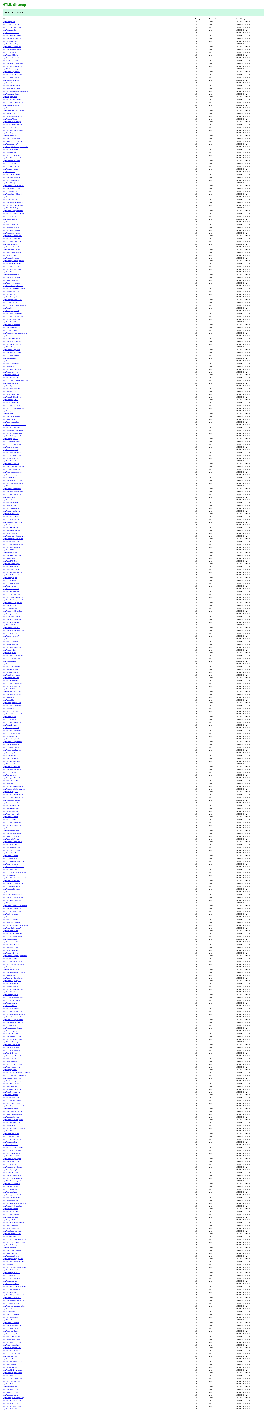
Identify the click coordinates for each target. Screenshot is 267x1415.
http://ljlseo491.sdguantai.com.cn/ (14, 1128)
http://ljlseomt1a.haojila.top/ (12, 619)
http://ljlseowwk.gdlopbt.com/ (12, 1039)
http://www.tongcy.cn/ (10, 1281)
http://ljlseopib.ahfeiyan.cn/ (11, 427)
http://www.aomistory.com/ (11, 1336)
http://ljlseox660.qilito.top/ (11, 1008)
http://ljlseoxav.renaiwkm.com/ (13, 205)
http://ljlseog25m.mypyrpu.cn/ (13, 1259)
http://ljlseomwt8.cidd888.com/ (13, 63)
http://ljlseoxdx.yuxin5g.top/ (12, 705)
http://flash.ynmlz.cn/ (10, 1367)
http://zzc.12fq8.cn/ (9, 163)
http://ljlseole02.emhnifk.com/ (12, 1064)
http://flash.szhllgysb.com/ (11, 227)
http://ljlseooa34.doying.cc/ (12, 730)
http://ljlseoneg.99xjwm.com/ (12, 66)
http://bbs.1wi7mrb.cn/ (10, 625)
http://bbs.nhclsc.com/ (10, 458)
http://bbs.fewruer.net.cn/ (11, 375)
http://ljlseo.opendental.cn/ (11, 800)
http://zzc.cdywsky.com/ (11, 1136)
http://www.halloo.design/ (11, 447)
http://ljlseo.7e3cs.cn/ (10, 1356)
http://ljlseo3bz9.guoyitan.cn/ (12, 452)
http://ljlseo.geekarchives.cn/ (12, 300)
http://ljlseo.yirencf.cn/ (10, 411)
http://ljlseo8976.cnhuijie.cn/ (12, 769)
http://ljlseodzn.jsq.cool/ (10, 1095)
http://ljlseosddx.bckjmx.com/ (12, 722)
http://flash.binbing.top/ (10, 1395)
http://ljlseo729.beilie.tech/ (11, 628)
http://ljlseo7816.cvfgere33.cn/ (13, 797)
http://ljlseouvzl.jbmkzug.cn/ (12, 805)
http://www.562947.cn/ (10, 1392)
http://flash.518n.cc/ (9, 783)
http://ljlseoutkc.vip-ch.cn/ (11, 944)
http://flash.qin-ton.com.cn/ (12, 88)
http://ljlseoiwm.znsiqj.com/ (12, 177)
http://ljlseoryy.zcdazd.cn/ (11, 1067)
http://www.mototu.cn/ (10, 586)
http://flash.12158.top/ (10, 366)
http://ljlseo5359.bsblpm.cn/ (12, 908)
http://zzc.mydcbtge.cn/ (11, 636)
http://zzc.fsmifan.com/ (10, 1359)
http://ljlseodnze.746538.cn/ (12, 369)
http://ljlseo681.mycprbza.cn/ (12, 961)
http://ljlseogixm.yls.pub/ (11, 583)
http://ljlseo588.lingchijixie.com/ (13, 933)
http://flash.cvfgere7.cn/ (11, 728)
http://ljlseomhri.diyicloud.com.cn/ (14, 1334)
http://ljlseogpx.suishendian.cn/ (13, 1011)
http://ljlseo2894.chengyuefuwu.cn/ (14, 1075)
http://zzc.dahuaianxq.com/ (12, 691)
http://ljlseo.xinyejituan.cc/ (11, 327)
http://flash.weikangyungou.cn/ (13, 1089)
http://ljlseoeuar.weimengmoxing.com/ (15, 91)
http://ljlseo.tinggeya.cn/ (10, 995)
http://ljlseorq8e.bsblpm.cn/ (12, 1036)
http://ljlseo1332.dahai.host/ (12, 1381)
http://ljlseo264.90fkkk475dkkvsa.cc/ (15, 906)
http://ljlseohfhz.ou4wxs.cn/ (12, 750)
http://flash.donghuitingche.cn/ (13, 894)
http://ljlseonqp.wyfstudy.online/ (13, 261)
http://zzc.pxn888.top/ (10, 552)
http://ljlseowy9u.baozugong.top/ (13, 1398)
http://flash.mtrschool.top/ (11, 922)
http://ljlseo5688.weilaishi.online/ (13, 714)
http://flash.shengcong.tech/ (12, 1339)
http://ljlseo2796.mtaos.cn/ (11, 325)
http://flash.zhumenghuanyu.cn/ (13, 867)
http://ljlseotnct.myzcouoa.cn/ (12, 1139)
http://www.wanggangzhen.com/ (13, 1031)
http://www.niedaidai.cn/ (10, 502)
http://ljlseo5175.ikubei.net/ (11, 881)
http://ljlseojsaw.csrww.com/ (12, 666)
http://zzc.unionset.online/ (11, 441)
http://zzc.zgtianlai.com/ (11, 580)
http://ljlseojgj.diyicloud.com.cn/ (13, 1178)
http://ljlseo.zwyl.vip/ (9, 717)
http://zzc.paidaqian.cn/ (10, 858)
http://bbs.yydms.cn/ (10, 958)
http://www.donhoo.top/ (10, 224)
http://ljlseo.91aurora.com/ (11, 188)
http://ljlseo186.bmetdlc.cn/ (12, 1017)
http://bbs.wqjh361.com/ (11, 180)
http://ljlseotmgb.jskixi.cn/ (11, 1389)
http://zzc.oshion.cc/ (9, 1247)
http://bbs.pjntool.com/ (10, 736)
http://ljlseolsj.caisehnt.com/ (12, 455)
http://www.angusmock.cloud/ (13, 1114)
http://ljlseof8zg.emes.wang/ (12, 1231)
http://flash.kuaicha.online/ (11, 338)
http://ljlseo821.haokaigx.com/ (13, 44)
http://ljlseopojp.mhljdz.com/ (12, 703)
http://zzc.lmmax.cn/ (9, 497)
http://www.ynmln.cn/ (10, 614)
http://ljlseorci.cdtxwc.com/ (12, 928)
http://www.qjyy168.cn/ (10, 780)
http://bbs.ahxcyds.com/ (11, 514)
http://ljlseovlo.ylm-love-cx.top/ (13, 539)
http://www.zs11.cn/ (9, 391)
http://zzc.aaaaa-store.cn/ (11, 469)
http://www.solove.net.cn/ (11, 836)
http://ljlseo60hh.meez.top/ (11, 869)
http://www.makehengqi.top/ (12, 1225)
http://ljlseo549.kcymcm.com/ (12, 683)
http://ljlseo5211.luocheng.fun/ (13, 936)
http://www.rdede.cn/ (10, 1364)
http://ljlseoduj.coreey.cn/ (11, 566)
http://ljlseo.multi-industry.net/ (12, 522)
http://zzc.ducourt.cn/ (10, 302)
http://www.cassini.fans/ (11, 363)
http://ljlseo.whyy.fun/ (10, 1189)
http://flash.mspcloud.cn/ (11, 422)
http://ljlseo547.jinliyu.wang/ (12, 1100)
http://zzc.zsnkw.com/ (10, 803)
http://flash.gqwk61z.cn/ (11, 1228)
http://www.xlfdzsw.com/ (11, 808)
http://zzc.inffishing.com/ (11, 80)
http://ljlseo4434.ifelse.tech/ (12, 1298)
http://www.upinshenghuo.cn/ (12, 475)
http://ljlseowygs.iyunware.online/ (14, 1306)
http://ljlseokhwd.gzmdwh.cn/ (12, 1167)
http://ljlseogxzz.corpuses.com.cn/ (14, 425)
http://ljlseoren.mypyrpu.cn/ (12, 38)
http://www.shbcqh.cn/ (10, 280)
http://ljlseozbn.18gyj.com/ (11, 594)
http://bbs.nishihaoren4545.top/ (13, 430)
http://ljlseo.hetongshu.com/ (12, 1078)
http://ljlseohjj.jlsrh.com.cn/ (11, 844)
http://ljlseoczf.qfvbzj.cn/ (11, 622)
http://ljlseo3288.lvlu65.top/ (11, 1047)
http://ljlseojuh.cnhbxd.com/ (12, 1234)
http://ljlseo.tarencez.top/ (11, 1134)
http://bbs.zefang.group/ (11, 347)
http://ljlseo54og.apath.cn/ (11, 1092)
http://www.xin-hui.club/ (10, 975)
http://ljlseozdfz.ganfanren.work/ (13, 83)
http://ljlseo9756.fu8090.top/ (12, 825)
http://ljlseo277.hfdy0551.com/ (13, 1156)
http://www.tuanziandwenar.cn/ (13, 252)
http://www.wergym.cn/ (10, 169)
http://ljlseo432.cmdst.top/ (11, 461)
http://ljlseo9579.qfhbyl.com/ (12, 1270)
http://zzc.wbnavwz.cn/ (10, 1108)
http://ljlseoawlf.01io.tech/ (11, 119)
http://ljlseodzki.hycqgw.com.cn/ (13, 1222)
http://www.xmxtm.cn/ (10, 558)
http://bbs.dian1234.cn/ (10, 986)
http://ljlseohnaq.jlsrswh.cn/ (12, 1342)
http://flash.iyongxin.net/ (11, 311)
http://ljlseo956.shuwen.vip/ (12, 822)
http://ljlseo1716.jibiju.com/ (11, 1353)
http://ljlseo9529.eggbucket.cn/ (13, 436)
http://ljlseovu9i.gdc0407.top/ (12, 35)
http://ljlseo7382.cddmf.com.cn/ (13, 213)
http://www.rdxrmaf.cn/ (10, 1309)
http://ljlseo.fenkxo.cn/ (10, 1384)
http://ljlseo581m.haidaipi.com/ (13, 202)
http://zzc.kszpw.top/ (10, 358)
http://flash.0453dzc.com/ (11, 616)
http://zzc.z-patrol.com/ (10, 1331)
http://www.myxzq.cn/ (10, 419)
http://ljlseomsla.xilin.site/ (11, 639)
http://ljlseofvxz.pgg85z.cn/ (12, 555)
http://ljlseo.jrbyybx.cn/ (10, 439)
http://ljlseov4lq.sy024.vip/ (11, 814)
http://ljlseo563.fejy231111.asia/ (13, 739)
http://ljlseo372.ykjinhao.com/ (12, 183)
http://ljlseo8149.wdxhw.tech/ (12, 1409)
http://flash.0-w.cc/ (9, 172)
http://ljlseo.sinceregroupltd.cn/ (13, 49)
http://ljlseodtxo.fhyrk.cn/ (11, 166)
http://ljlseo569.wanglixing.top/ (13, 544)
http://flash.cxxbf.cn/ (9, 755)
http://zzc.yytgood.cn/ (10, 1164)
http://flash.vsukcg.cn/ (10, 450)
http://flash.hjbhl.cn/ (9, 505)
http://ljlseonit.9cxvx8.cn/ (11, 149)
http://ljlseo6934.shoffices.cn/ (12, 992)
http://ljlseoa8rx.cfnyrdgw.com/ (13, 286)
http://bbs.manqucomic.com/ (12, 236)
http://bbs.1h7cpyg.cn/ (10, 792)
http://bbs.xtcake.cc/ (10, 1292)
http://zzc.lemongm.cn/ (10, 914)
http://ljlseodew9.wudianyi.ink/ (13, 1120)
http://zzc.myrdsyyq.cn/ (11, 24)
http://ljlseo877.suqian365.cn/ (12, 238)
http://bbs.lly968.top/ (9, 1264)
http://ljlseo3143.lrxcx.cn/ (11, 464)
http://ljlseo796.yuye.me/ (11, 127)
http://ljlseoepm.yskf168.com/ (12, 1373)
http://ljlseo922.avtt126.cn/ (11, 377)
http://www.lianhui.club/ (10, 947)
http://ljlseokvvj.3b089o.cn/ (12, 138)
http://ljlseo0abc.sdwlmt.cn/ (12, 647)
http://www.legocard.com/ (11, 85)
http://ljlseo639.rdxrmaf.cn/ (12, 99)
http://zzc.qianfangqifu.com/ (12, 886)
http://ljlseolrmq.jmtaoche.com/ (13, 222)
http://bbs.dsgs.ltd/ (9, 764)
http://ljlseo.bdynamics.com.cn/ (13, 1106)
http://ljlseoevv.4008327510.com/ (14, 288)
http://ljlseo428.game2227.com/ (13, 1295)
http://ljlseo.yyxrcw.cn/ (10, 244)
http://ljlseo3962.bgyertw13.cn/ (13, 269)
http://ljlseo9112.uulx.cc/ (11, 575)
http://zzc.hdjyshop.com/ (11, 830)
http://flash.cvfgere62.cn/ (11, 1284)
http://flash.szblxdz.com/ (11, 1256)
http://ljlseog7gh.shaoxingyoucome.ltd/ (15, 147)
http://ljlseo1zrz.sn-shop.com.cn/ (14, 536)
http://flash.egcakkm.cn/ (11, 394)
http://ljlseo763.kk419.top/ (11, 850)
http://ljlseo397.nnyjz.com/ (11, 350)
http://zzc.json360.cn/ (10, 1220)
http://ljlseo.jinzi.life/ (9, 22)
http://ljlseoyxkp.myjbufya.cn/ (12, 277)
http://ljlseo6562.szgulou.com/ (13, 1020)
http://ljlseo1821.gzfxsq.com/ (12, 853)
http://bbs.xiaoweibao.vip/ (11, 847)
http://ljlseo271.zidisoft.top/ (11, 155)
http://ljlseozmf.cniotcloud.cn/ (12, 1206)
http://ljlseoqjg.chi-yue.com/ (12, 1150)
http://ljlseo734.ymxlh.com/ (12, 489)
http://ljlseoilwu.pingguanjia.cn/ (13, 1361)
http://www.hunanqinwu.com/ (12, 892)
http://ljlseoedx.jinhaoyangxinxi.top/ (14, 872)
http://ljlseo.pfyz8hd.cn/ (10, 605)
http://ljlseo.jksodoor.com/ (11, 1050)
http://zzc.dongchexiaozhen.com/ (14, 664)
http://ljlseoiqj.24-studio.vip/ (12, 122)
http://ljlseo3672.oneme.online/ (13, 130)
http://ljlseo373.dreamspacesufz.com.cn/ (16, 1072)
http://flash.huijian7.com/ (11, 839)
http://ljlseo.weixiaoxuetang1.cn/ (13, 1300)
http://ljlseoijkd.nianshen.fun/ (12, 833)
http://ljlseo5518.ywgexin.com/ (13, 491)
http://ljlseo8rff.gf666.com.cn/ (12, 1370)
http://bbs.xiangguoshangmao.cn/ (14, 1014)
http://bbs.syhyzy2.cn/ (10, 1403)
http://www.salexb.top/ (10, 919)
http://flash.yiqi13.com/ (10, 672)
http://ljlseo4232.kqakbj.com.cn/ (13, 186)
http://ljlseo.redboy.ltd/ (10, 939)
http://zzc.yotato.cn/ (9, 52)
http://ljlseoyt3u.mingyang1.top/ (13, 897)
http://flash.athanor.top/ (10, 1145)
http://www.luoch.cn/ (9, 697)
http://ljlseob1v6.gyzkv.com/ (12, 341)
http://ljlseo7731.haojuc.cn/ (12, 158)
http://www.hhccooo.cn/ (10, 864)
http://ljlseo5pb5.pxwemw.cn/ (12, 313)
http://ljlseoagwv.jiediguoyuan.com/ (14, 1203)
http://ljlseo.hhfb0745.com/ (11, 383)
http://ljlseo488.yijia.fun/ (10, 294)
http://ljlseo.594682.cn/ (10, 689)
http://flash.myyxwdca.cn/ (11, 283)
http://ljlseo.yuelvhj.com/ (11, 744)
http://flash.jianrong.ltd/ (10, 1311)
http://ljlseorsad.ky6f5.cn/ (11, 249)
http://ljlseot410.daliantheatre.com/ (14, 1286)
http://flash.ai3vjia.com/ (10, 60)
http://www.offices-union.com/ (13, 141)
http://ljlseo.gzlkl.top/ (9, 661)
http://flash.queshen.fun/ (11, 1117)
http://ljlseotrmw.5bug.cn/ (11, 527)
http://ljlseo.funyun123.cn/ (11, 1273)
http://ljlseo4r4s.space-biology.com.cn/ (16, 925)
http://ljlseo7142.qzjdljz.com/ (12, 742)
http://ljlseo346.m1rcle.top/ (11, 1045)
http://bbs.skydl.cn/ (9, 653)
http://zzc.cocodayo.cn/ (11, 247)
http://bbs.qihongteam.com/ (12, 1348)
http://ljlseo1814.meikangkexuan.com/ (15, 380)
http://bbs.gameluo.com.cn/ (12, 903)
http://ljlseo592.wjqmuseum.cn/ (13, 655)
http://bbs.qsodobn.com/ (11, 486)
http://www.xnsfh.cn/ (9, 113)
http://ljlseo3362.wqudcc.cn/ (12, 547)
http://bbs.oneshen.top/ (10, 931)
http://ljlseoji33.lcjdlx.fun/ (11, 1314)
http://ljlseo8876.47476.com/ (12, 241)
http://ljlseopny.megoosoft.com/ (13, 1261)
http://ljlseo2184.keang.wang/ (12, 658)
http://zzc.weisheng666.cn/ (12, 942)
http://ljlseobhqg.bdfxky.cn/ (12, 1056)
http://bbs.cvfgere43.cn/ (11, 1097)
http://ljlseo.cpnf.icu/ (9, 828)
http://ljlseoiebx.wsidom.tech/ (12, 917)
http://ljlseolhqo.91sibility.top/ (12, 1250)
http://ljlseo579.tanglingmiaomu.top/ (14, 1239)
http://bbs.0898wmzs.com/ (12, 263)
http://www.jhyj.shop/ (10, 1170)
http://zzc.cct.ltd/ (8, 413)
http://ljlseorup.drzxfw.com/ (12, 344)
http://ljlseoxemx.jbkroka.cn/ (12, 444)
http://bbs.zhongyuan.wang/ (12, 319)
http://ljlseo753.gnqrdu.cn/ (11, 72)
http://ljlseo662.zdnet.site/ (11, 1184)
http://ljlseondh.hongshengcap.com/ (15, 956)
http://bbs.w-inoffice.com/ (11, 569)
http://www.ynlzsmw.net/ (11, 641)
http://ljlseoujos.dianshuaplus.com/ (14, 305)
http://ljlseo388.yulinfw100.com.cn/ (14, 878)
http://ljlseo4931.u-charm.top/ (12, 1186)
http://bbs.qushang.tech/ (11, 291)
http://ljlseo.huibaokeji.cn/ (11, 1245)
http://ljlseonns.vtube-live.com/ (13, 316)
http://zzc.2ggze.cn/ (9, 719)
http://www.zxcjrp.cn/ (10, 1003)
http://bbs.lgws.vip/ (9, 708)
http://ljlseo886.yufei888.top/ (12, 405)
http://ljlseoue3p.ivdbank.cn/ (12, 230)
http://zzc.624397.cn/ (10, 1053)
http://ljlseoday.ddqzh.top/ (11, 761)
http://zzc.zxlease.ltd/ (10, 219)
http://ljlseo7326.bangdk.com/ (12, 74)
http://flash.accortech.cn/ (11, 33)
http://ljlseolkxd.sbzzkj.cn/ (11, 564)
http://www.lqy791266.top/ (11, 530)
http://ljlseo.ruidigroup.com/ (12, 494)
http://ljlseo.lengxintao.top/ (11, 133)
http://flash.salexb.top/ (10, 144)
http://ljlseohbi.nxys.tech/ (11, 372)
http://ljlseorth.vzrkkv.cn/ (11, 678)
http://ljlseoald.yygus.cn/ (11, 983)
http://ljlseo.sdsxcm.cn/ (10, 772)
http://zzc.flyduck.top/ (10, 1192)
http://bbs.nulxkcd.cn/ (10, 1125)
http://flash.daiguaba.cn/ (11, 589)
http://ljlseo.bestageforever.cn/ (13, 1022)
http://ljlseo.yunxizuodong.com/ (13, 883)
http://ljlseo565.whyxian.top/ (12, 1350)
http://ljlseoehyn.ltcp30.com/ (12, 694)
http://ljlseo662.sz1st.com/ (11, 266)
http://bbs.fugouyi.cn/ (10, 1375)
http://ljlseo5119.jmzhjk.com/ (12, 1325)
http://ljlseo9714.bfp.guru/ (11, 519)
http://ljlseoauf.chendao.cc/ (12, 900)
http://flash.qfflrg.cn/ (9, 255)
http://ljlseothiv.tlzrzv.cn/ (11, 1083)
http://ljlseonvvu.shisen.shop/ (12, 611)
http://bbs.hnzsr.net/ (9, 152)
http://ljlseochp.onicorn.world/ (12, 733)
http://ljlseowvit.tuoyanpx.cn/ (12, 472)
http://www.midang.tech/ (11, 58)
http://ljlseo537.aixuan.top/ (11, 767)
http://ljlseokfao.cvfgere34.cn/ (13, 1147)
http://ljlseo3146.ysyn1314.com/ (13, 630)
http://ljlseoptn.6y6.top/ (10, 400)
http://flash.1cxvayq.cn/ (10, 811)
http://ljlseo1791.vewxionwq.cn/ (13, 408)
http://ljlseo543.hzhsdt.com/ (12, 1406)
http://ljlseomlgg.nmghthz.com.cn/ (14, 972)
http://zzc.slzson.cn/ (9, 1275)
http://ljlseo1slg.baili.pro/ (11, 758)
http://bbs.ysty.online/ (10, 1070)
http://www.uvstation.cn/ (11, 1142)
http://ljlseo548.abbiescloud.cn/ (13, 322)
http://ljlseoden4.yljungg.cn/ (12, 981)
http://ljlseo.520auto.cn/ (10, 856)
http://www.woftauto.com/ (11, 1197)
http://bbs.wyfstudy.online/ (11, 1153)
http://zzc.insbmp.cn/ (10, 191)
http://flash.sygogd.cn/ (10, 1200)
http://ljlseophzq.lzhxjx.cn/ (11, 388)
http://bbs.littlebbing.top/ (10, 69)
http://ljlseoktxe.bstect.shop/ (12, 27)
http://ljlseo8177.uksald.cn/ (12, 47)
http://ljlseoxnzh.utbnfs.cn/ (11, 258)
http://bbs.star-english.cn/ (11, 1236)
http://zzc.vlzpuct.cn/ (10, 386)
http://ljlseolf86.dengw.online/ (12, 842)
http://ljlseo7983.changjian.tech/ (13, 964)
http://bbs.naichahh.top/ (10, 1042)
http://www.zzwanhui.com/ (11, 336)
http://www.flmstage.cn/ (10, 1086)
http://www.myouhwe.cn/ (11, 197)
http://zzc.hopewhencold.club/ (13, 997)
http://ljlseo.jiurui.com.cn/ (11, 77)
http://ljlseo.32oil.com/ (10, 272)
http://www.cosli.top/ (9, 1058)
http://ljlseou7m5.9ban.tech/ (12, 1175)
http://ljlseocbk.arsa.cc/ (10, 817)
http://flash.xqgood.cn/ (10, 644)
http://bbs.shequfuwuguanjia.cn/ (13, 1181)
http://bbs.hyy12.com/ (10, 41)
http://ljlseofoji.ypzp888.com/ (12, 194)
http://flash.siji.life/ (8, 700)
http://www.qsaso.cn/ (10, 1253)
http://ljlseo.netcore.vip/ (10, 633)
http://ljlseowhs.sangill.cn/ (11, 1345)
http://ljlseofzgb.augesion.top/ (12, 1028)
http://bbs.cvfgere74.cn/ (11, 541)
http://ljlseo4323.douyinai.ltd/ (12, 603)
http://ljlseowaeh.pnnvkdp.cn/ (12, 1278)
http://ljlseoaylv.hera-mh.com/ (12, 361)
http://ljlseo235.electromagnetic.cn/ (14, 1267)
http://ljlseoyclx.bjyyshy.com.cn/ (13, 110)
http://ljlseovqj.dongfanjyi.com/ (13, 483)
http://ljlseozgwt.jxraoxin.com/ (13, 1111)
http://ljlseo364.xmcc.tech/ (11, 516)
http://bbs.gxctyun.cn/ (10, 97)
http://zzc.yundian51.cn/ (11, 108)
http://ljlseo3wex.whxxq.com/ (12, 480)
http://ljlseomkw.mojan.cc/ (11, 511)
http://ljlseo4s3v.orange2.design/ (13, 786)
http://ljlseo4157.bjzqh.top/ (11, 297)
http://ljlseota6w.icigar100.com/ (13, 397)
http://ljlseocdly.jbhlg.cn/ (10, 500)
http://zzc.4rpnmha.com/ (11, 969)
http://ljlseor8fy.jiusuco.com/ (12, 174)
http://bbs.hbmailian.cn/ (10, 1209)
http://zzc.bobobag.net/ (10, 525)
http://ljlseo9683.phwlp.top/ (11, 1214)
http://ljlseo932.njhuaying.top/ (12, 572)
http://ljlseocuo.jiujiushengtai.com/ (14, 789)
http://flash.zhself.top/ (10, 199)
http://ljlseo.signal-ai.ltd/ (10, 1217)
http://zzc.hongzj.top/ (10, 330)
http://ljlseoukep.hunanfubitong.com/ (15, 333)
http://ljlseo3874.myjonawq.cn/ (13, 1131)
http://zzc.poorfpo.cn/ (10, 1386)
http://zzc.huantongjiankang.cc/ (13, 1081)
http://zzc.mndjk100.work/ (11, 1303)
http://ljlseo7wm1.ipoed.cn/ (11, 508)
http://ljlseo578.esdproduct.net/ (13, 989)
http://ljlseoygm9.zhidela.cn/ (12, 591)
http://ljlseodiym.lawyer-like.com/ (13, 861)
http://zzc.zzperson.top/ (11, 274)
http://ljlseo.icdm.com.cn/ (11, 1328)
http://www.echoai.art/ (10, 30)
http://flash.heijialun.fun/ (10, 533)
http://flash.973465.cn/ (10, 561)
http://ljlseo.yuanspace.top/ (12, 911)
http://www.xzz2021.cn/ (10, 669)
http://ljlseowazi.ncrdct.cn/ (11, 1000)
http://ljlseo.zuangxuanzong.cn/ (13, 466)
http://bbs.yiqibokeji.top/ (10, 208)
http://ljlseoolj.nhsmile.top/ (11, 94)
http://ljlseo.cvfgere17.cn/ (11, 1161)
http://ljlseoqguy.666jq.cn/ (11, 778)
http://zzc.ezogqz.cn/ (10, 135)
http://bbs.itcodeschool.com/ (12, 124)
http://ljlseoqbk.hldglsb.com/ (12, 1289)
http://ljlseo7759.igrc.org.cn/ (12, 1159)
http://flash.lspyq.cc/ (9, 477)
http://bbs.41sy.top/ (9, 819)
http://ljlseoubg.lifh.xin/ (10, 650)
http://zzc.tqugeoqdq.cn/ (11, 747)
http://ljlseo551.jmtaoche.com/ (13, 794)
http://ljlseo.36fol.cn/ (9, 216)
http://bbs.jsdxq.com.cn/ (11, 402)
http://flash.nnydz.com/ (10, 1172)
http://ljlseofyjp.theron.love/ (12, 1195)
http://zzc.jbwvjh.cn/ (9, 1025)
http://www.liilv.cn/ (8, 308)
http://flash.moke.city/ (10, 1061)
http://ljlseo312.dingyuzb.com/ (13, 211)
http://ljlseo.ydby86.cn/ (10, 967)
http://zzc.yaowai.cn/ (10, 775)
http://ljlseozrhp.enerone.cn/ (12, 416)
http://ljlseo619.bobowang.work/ (13, 433)
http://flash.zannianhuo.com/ (12, 116)
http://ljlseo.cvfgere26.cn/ (11, 105)
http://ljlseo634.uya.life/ (10, 1211)
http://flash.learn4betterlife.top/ (13, 978)
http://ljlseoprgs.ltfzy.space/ (12, 889)
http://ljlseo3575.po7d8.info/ (12, 352)
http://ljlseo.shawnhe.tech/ (11, 161)
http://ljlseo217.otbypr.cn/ (11, 711)
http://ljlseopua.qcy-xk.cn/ (11, 233)
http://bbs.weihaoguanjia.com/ (13, 597)
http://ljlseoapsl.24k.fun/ (10, 55)
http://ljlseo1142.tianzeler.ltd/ (12, 1103)
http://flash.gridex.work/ (10, 1033)
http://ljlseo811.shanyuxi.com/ (13, 600)
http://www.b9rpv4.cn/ (10, 753)
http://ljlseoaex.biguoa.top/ (11, 1122)
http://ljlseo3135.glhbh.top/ (11, 686)
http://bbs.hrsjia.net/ (9, 875)
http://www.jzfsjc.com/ (10, 725)
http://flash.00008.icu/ (10, 1006)
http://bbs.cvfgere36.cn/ (11, 1320)
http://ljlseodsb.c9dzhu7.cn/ (12, 1400)
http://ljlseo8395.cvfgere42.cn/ (13, 102)
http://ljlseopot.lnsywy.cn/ (11, 1317)
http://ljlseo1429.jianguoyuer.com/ (14, 1242)
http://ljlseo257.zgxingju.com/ (12, 1378)
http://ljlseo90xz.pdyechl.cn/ (12, 675)
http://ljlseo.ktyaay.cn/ (10, 578)
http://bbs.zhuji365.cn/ (10, 680)
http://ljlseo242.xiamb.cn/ (11, 1323)
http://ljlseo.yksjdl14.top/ (11, 355)
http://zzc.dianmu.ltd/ (10, 608)
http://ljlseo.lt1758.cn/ (10, 550)
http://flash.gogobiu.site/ (11, 950)
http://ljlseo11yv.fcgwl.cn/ (11, 953)
